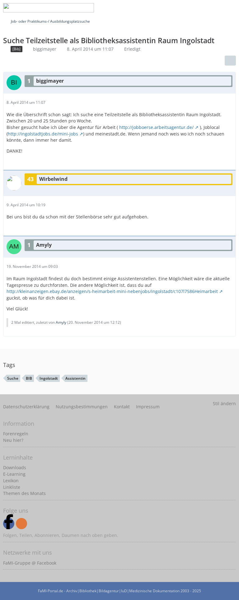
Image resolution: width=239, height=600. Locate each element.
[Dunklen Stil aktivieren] (215, 8)
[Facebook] (8, 523)
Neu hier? (13, 440)
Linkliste (11, 487)
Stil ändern (224, 403)
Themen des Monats (24, 493)
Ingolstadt (49, 378)
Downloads (14, 467)
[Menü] (231, 8)
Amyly (61, 322)
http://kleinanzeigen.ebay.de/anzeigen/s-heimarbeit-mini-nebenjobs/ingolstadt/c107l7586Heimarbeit (112, 291)
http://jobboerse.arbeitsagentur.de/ (156, 127)
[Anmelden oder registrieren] (200, 8)
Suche (12, 378)
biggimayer (44, 49)
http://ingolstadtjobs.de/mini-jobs (43, 134)
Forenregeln (15, 434)
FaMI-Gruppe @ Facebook (29, 563)
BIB (29, 378)
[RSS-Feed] (21, 523)
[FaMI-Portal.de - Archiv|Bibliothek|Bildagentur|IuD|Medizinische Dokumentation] (48, 8)
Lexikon (11, 480)
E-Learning (14, 474)
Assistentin (75, 378)
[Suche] (184, 8)
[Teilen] (230, 61)
